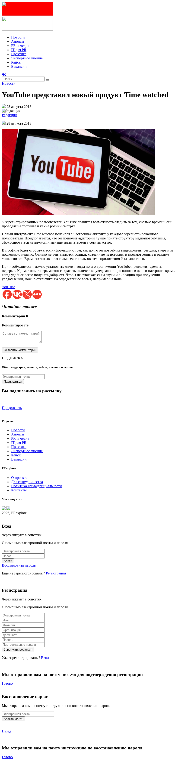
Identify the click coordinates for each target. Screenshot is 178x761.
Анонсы (17, 41)
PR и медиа (20, 46)
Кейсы (16, 62)
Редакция (9, 115)
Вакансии (19, 66)
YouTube (8, 287)
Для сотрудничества (27, 482)
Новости (18, 37)
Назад (6, 731)
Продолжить (12, 408)
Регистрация (56, 573)
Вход (45, 658)
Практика (18, 54)
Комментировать (15, 325)
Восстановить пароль (19, 565)
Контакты (19, 490)
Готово (7, 683)
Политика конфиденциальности (36, 486)
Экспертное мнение (27, 58)
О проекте (19, 478)
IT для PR (18, 50)
